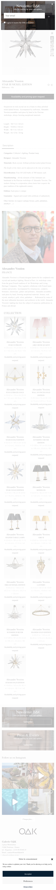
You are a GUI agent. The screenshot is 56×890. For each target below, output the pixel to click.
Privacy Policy (28, 887)
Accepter (28, 874)
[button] (52, 859)
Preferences (28, 881)
